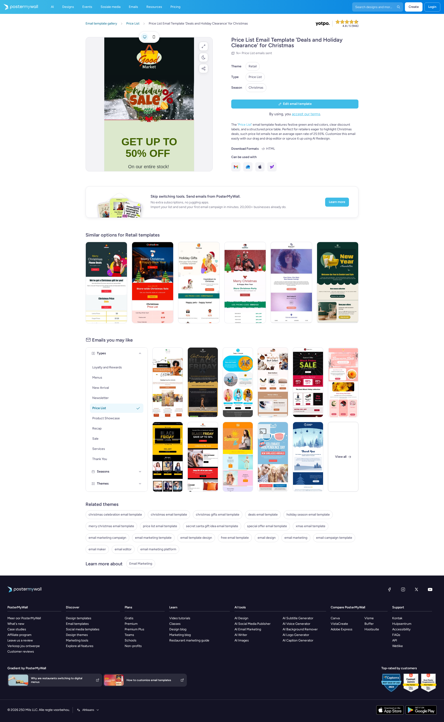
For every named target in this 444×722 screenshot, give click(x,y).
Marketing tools (77, 640)
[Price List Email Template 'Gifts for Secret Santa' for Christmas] (152, 282)
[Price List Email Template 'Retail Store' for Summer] (238, 457)
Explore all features (79, 646)
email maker (97, 549)
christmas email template (169, 515)
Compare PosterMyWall (348, 607)
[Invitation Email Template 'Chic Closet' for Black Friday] (203, 382)
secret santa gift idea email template (212, 526)
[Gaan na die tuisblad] (19, 7)
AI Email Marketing (247, 629)
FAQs (396, 635)
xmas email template (310, 526)
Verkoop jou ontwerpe (23, 646)
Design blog (177, 629)
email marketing (295, 538)
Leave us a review (20, 640)
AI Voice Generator (296, 624)
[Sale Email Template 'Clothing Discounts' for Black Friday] (203, 457)
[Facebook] (389, 589)
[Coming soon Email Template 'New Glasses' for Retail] (291, 282)
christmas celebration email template (115, 515)
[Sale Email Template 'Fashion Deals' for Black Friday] (308, 382)
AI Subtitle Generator (298, 618)
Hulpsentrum (401, 624)
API (394, 640)
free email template (235, 538)
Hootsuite (371, 629)
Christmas (256, 88)
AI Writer (240, 635)
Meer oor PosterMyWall (24, 618)
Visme (369, 618)
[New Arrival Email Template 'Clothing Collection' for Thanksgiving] (167, 382)
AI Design (241, 618)
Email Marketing (140, 564)
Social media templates (82, 629)
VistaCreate (339, 624)
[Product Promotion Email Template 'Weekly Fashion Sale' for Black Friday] (167, 457)
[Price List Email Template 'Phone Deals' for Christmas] (106, 282)
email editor (123, 549)
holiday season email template (308, 515)
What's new (15, 624)
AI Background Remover (300, 629)
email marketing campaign (107, 538)
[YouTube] (430, 589)
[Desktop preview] (144, 37)
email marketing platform (158, 549)
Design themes (77, 635)
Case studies (16, 629)
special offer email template (267, 526)
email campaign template (334, 538)
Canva (335, 618)
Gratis (129, 618)
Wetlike (397, 646)
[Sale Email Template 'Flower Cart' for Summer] (343, 382)
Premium (131, 624)
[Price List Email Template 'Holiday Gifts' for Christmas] (199, 282)
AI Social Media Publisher (252, 624)
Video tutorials (179, 618)
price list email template (160, 526)
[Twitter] (416, 589)
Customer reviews (20, 652)
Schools (130, 640)
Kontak (397, 618)
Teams (129, 635)
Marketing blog (180, 635)
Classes (175, 624)
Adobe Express (341, 629)
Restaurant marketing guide (189, 640)
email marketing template (153, 538)
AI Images (241, 640)
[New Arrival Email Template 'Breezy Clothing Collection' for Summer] (238, 382)
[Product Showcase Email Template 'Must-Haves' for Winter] (273, 382)
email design (267, 538)
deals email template (263, 515)
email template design (196, 538)
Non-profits (133, 646)
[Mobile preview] (153, 37)
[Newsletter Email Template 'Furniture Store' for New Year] (337, 282)
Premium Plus (134, 629)
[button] (203, 46)
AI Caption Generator (298, 640)
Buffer (369, 624)
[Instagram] (403, 589)
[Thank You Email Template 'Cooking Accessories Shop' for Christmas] (308, 457)
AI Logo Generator (296, 635)
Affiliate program (19, 635)
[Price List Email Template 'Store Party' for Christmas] (245, 282)
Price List (255, 77)
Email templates (77, 624)
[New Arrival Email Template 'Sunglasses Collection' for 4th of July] (273, 457)
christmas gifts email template (217, 515)
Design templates (78, 618)
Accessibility (401, 629)
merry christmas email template (111, 526)
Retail (253, 66)
